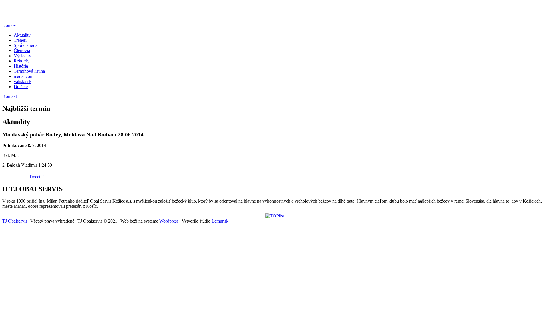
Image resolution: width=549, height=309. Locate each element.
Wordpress (168, 221)
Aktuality (22, 35)
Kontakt (9, 96)
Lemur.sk (220, 221)
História (21, 66)
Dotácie (21, 86)
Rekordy (21, 60)
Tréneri (20, 40)
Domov (9, 25)
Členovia (22, 50)
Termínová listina (29, 71)
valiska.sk (22, 81)
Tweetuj (36, 176)
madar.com (23, 76)
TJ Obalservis (14, 221)
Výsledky (22, 55)
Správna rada (25, 45)
